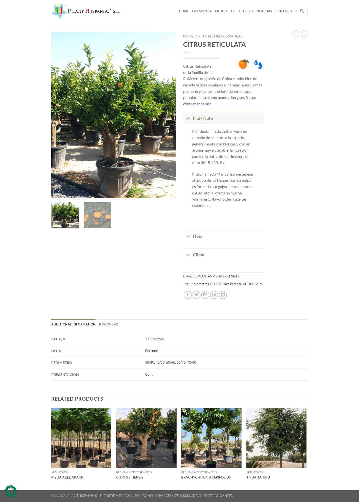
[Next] (167, 115)
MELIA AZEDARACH (67, 477)
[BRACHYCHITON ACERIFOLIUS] (211, 438)
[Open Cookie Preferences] (11, 495)
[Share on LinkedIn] (223, 295)
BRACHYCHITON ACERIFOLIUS (206, 477)
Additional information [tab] (73, 324)
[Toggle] (188, 118)
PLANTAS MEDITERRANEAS (220, 36)
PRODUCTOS (225, 11)
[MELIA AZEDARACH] (81, 438)
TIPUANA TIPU (258, 477)
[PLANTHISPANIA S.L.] (100, 11)
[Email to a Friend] (205, 295)
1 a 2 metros (200, 284)
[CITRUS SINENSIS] (146, 438)
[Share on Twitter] (196, 295)
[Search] (302, 11)
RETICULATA (252, 284)
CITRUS (215, 284)
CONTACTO (284, 11)
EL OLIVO (246, 11)
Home (188, 36)
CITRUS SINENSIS (129, 477)
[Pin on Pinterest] (214, 295)
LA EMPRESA (202, 11)
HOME (184, 11)
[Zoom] (58, 192)
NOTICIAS (264, 11)
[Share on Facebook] (188, 295)
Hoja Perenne (232, 284)
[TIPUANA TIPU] (276, 438)
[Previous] (59, 115)
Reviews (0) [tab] (108, 324)
